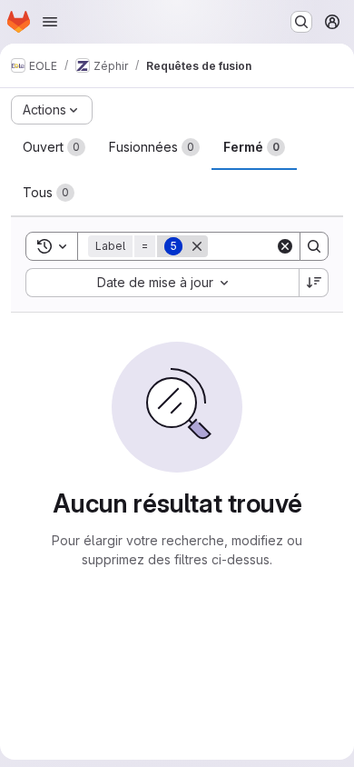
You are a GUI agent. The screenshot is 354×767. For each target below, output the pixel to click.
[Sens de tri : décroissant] (314, 282)
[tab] (54, 147)
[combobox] (162, 282)
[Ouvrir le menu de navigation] (49, 21)
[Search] (314, 246)
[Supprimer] (197, 246)
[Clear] (285, 246)
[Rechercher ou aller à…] (301, 22)
